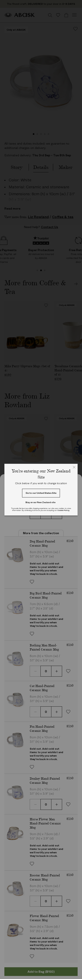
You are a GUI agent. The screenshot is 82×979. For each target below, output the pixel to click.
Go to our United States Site (41, 493)
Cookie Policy (63, 510)
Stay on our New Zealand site (40, 502)
